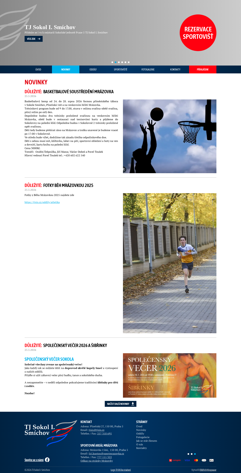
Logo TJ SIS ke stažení (121, 469)
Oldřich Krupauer (208, 469)
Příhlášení (202, 69)
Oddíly (93, 69)
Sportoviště (120, 69)
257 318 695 (104, 433)
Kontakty (175, 69)
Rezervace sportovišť (198, 32)
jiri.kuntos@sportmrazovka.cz (106, 453)
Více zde (31, 38)
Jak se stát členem (146, 441)
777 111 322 (104, 457)
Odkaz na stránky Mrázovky (96, 461)
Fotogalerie (147, 69)
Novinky (65, 69)
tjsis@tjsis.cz (96, 430)
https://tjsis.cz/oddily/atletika (42, 202)
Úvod (38, 69)
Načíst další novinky (118, 403)
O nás (139, 444)
